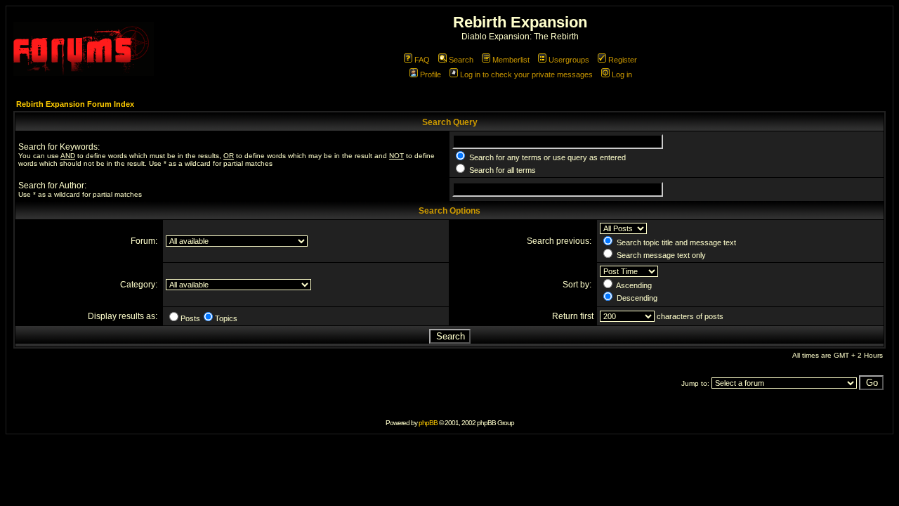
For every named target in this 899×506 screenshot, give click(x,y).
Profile (430, 74)
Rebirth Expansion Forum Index (75, 104)
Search (461, 60)
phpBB (428, 423)
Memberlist (511, 60)
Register (622, 60)
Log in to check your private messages (526, 74)
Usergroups (569, 60)
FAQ (422, 60)
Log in (622, 74)
